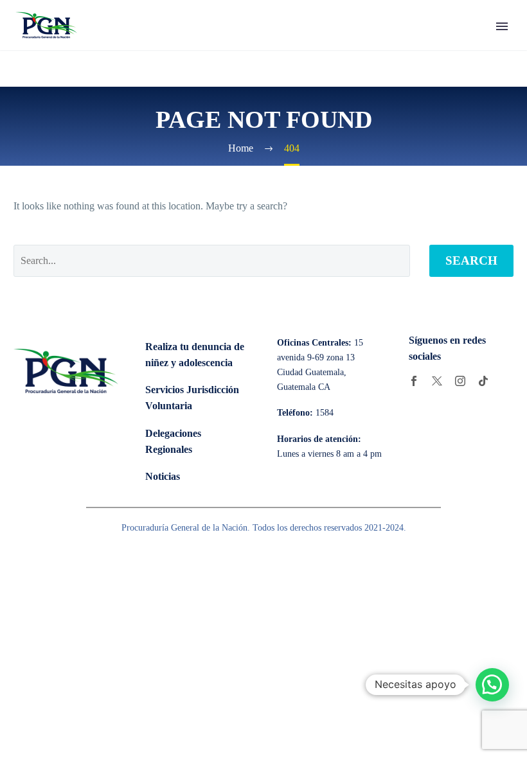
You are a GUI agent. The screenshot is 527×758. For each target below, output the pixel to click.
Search (471, 260)
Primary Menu (502, 26)
